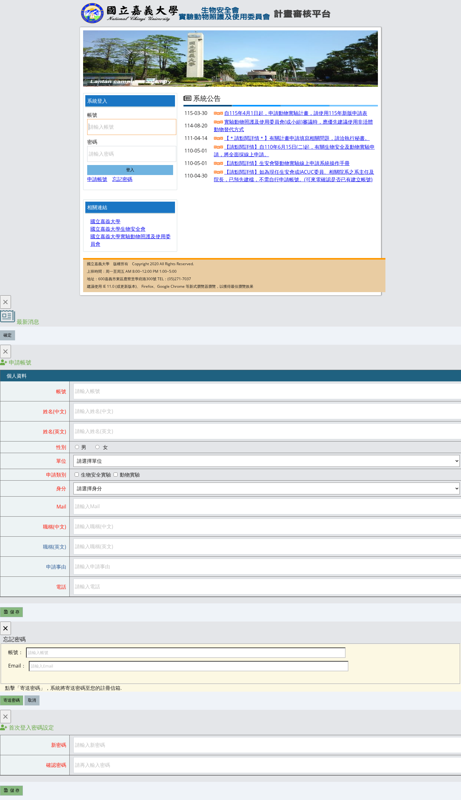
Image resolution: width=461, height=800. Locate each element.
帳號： (15, 652)
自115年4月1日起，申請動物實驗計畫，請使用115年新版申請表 (295, 113)
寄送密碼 (11, 700)
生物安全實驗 (96, 474)
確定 (7, 335)
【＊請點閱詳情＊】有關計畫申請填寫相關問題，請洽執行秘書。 (297, 138)
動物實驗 (129, 474)
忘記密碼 (122, 179)
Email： (17, 665)
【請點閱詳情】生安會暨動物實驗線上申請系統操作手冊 (287, 163)
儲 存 (14, 612)
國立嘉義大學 (105, 221)
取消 (32, 700)
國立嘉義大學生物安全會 (118, 228)
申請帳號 (97, 179)
